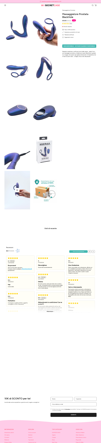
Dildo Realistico (80, 435)
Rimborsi (6, 440)
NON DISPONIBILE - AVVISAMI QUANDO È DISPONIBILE (79, 46)
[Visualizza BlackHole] (17, 190)
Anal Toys (54, 442)
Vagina (53, 435)
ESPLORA (31, 429)
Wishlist (30, 435)
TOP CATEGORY (57, 429)
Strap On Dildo (79, 442)
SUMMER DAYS (56, 432)
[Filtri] (89, 251)
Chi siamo (7, 435)
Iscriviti (73, 414)
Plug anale (78, 440)
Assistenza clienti (9, 432)
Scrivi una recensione (78, 251)
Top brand (31, 440)
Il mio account (32, 432)
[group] (50, 1)
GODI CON (79, 429)
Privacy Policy (8, 442)
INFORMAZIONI (9, 429)
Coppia (54, 437)
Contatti (6, 437)
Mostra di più (50, 311)
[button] (92, 5)
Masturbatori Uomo (81, 437)
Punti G (30, 437)
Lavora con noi (32, 442)
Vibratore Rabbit (80, 432)
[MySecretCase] (50, 5)
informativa (67, 409)
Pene (53, 440)
